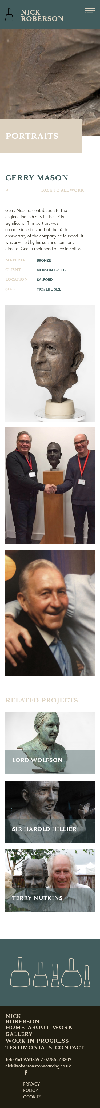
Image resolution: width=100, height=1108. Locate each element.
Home (15, 1027)
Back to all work (62, 190)
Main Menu (90, 10)
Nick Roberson (34, 14)
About (38, 1027)
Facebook (27, 1072)
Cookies (32, 1096)
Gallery (19, 1034)
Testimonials (28, 1047)
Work (62, 1027)
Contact (69, 1047)
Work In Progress (37, 1041)
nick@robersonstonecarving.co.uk (38, 1066)
